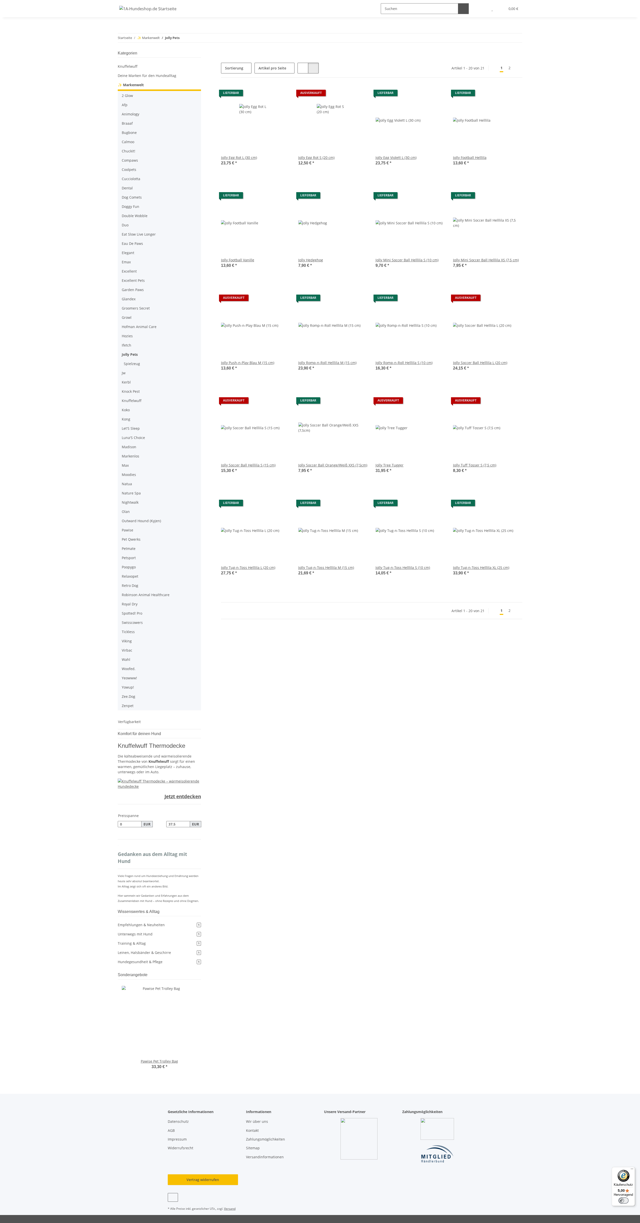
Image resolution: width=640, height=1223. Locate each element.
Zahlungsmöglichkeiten (265, 1139)
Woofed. (129, 668)
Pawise (127, 530)
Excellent (129, 271)
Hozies (127, 336)
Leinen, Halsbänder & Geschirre (159, 952)
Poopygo (129, 567)
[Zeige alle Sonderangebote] (199, 974)
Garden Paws (133, 289)
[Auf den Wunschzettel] (281, 94)
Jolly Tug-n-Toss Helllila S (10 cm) (403, 567)
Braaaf (127, 123)
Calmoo (128, 141)
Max (125, 465)
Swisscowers (132, 622)
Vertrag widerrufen (202, 1179)
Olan (126, 511)
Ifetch (126, 345)
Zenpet (128, 705)
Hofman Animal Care (139, 326)
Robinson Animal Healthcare (146, 594)
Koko (126, 410)
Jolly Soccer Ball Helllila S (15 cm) (248, 465)
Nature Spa (131, 493)
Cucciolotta (131, 178)
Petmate (129, 548)
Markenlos (130, 456)
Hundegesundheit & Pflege (159, 961)
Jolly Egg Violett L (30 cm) (396, 157)
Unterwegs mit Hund (159, 934)
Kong (126, 419)
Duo (125, 225)
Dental (127, 188)
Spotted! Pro (132, 613)
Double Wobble (135, 215)
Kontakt (252, 1130)
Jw (124, 373)
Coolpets (129, 169)
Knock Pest (131, 391)
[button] (482, 8)
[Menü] (632, 1170)
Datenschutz (178, 1121)
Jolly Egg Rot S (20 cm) (316, 157)
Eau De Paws (132, 243)
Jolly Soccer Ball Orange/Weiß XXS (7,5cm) (332, 465)
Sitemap (253, 1148)
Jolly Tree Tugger (390, 465)
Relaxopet (130, 576)
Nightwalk (130, 502)
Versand (230, 1209)
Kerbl (126, 382)
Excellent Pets (133, 280)
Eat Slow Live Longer (139, 234)
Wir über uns (257, 1121)
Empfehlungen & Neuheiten (159, 924)
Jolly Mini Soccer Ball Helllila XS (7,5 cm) (486, 260)
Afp (125, 104)
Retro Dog (130, 585)
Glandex (129, 299)
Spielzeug (132, 363)
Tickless (128, 631)
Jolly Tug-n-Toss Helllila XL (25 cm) (481, 567)
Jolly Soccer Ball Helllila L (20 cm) (480, 362)
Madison (129, 446)
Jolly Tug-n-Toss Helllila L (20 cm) (248, 567)
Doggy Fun (130, 206)
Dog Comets (132, 197)
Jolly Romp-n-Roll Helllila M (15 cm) (327, 362)
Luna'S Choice (133, 437)
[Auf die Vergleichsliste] (268, 94)
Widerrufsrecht (180, 1148)
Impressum (177, 1139)
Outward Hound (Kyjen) (141, 520)
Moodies (129, 474)
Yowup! (128, 687)
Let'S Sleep (131, 428)
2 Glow (127, 95)
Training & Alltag (159, 943)
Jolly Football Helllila (469, 157)
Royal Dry (130, 604)
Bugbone (129, 132)
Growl (127, 317)
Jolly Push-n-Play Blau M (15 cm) (247, 362)
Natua (127, 483)
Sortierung (234, 68)
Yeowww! (129, 678)
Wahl (126, 659)
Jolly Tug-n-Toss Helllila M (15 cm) (326, 567)
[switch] (623, 1201)
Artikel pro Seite (272, 68)
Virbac (127, 650)
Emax (126, 262)
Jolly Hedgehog (310, 260)
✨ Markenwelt (131, 84)
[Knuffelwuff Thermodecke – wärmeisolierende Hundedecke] (159, 783)
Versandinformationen (265, 1157)
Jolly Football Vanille (237, 260)
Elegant (128, 252)
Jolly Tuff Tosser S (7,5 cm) (474, 465)
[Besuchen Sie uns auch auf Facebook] (173, 1197)
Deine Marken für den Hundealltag (147, 75)
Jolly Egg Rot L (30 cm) (239, 157)
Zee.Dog (128, 696)
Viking (127, 641)
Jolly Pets (130, 354)
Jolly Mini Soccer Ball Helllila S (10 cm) (407, 260)
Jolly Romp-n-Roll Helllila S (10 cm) (404, 362)
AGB (171, 1130)
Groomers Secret (136, 308)
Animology (130, 114)
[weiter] (518, 68)
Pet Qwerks (131, 539)
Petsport (129, 557)
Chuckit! (128, 151)
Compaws (130, 160)
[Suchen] (463, 8)
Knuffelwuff (128, 66)
